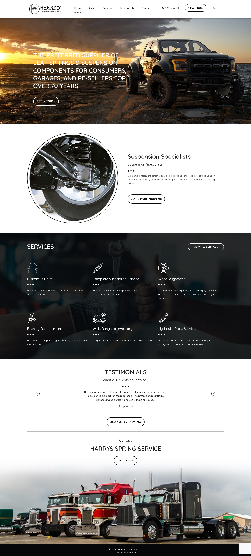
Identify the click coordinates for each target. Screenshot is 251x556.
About (92, 8)
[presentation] (38, 394)
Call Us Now (125, 460)
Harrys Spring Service (130, 549)
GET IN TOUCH (46, 101)
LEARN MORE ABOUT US (146, 198)
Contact (145, 8)
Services (107, 8)
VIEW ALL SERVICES (206, 246)
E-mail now (195, 8)
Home (77, 8)
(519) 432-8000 (173, 8)
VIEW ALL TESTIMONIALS (126, 421)
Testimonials (127, 8)
